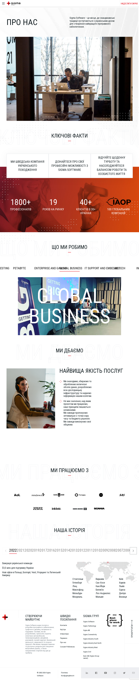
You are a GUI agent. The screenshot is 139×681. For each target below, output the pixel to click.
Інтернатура (64, 634)
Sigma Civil (87, 652)
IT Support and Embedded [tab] (96, 268)
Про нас (63, 642)
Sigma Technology (89, 626)
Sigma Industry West (90, 647)
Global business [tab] (70, 268)
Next (133, 550)
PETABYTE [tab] (19, 268)
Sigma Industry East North (92, 643)
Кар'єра (63, 629)
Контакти (63, 625)
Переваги (63, 638)
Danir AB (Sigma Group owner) (91, 657)
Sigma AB (86, 630)
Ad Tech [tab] (119, 268)
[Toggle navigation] (3, 3)
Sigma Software (88, 622)
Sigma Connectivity (90, 634)
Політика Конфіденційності (67, 674)
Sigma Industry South (90, 639)
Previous (5, 550)
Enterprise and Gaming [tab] (45, 268)
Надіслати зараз (129, 3)
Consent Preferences (67, 647)
